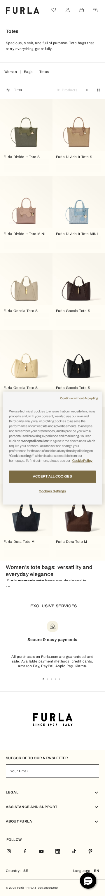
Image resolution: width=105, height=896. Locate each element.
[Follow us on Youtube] (41, 851)
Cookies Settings (52, 491)
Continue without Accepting (79, 398)
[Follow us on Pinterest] (90, 851)
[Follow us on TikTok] (74, 851)
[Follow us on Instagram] (8, 851)
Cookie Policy (82, 460)
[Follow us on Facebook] (25, 851)
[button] (88, 880)
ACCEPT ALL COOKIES (52, 476)
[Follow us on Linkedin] (57, 851)
